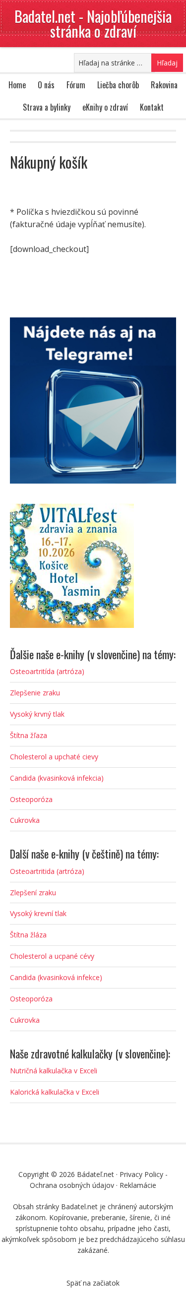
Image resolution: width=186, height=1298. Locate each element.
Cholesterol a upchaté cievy (54, 756)
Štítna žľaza (28, 735)
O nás (46, 85)
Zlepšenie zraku (35, 692)
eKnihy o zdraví (105, 107)
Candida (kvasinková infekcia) (57, 778)
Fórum (75, 85)
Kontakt (152, 107)
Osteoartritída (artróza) (47, 671)
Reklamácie (138, 1185)
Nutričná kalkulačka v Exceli (53, 1070)
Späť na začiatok (93, 1283)
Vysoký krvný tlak (37, 714)
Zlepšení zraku (33, 892)
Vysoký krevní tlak (38, 913)
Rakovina (164, 85)
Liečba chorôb (118, 85)
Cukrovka (25, 820)
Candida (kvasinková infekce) (56, 977)
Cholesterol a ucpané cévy (52, 956)
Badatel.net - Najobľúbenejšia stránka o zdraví (93, 23)
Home (17, 85)
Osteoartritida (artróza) (47, 871)
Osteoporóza (31, 799)
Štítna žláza (28, 934)
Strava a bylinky (46, 107)
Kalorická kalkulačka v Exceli (54, 1092)
